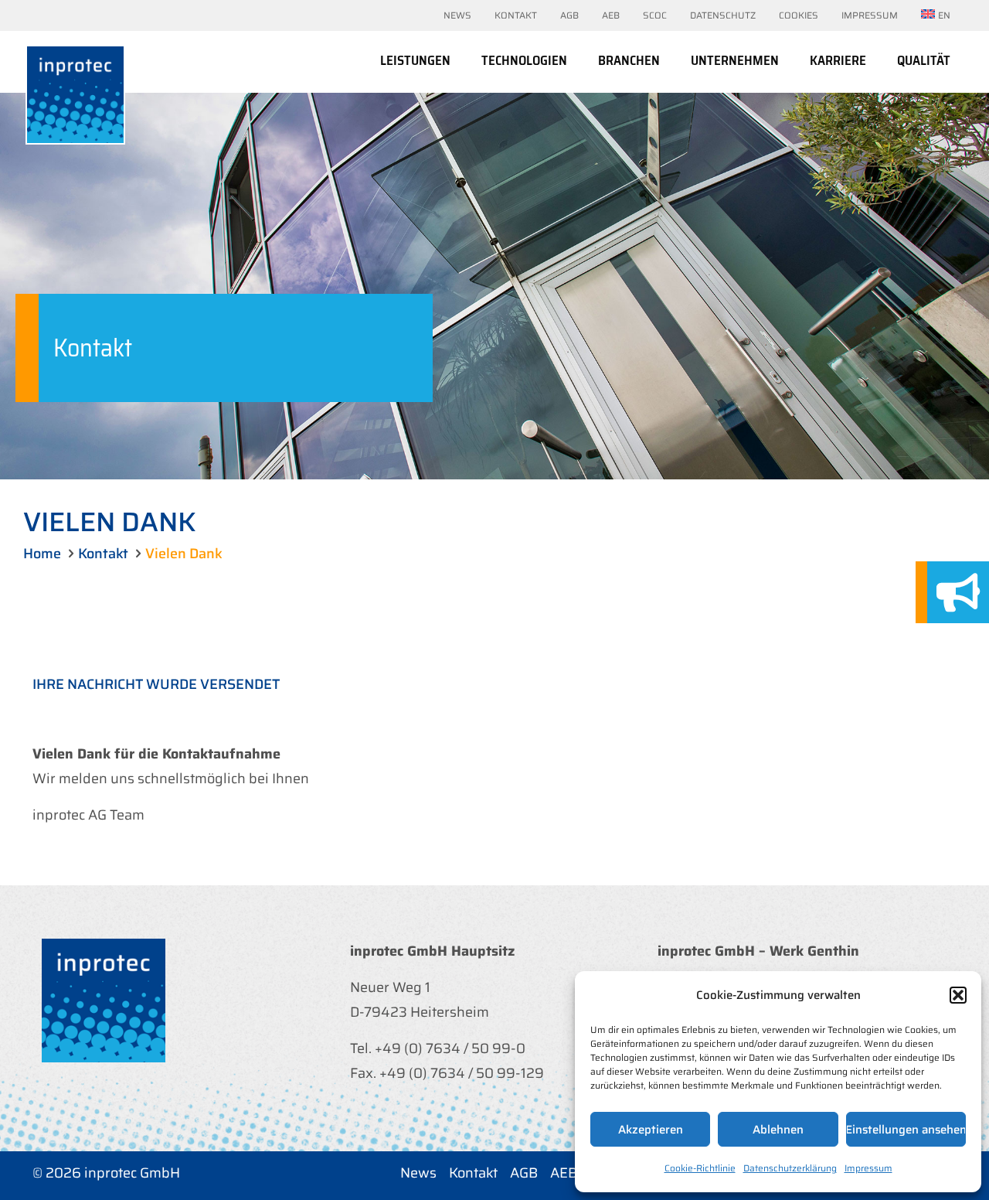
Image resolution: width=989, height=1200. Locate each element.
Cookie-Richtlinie (700, 1168)
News (418, 1173)
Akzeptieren (650, 1129)
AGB (524, 1173)
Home (42, 553)
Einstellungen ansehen (906, 1129)
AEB (563, 1173)
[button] (958, 995)
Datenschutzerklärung (790, 1168)
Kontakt (103, 553)
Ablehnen (778, 1129)
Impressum (868, 1168)
